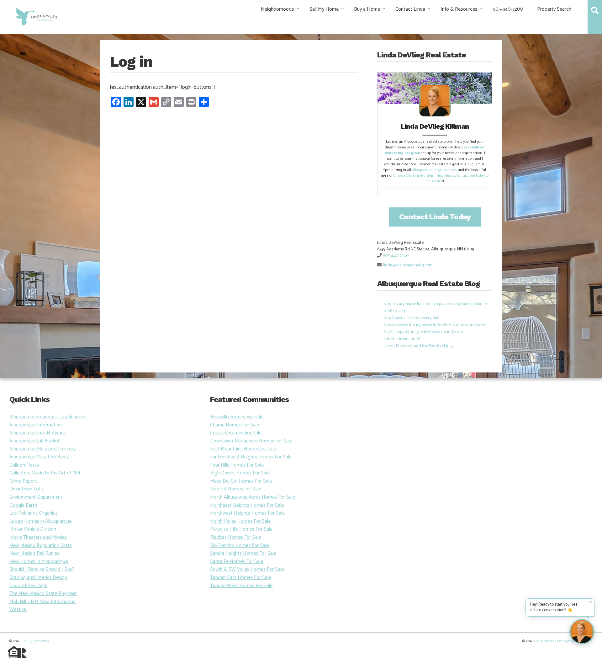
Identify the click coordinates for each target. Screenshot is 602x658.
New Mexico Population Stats (40, 545)
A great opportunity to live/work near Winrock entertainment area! (424, 336)
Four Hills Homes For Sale (237, 465)
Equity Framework (36, 641)
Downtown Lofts (27, 489)
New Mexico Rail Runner (34, 553)
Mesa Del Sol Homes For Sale (241, 481)
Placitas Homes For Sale (235, 537)
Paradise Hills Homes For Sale (241, 529)
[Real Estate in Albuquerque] (35, 15)
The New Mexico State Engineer (43, 593)
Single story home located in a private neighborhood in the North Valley (436, 307)
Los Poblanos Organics (33, 513)
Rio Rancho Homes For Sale (239, 545)
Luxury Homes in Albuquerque (40, 521)
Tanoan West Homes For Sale (241, 585)
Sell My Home (324, 9)
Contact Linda (410, 9)
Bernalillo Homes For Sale (236, 417)
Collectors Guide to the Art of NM (44, 473)
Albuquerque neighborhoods (434, 170)
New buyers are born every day (411, 318)
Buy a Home (367, 9)
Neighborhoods (277, 9)
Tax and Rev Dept (28, 585)
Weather (18, 609)
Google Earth (23, 505)
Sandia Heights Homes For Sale (243, 553)
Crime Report (23, 481)
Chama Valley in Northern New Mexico (424, 176)
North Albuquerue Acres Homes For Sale (252, 497)
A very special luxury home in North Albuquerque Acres (434, 325)
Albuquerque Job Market (34, 441)
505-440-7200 (508, 9)
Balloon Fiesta (24, 465)
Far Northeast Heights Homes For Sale (251, 457)
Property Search (554, 9)
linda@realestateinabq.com (408, 265)
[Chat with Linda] (581, 631)
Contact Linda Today (435, 216)
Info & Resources (459, 9)
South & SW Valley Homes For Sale (247, 569)
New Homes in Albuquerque (38, 561)
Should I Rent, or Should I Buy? (41, 569)
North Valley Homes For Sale (240, 521)
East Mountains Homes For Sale (243, 449)
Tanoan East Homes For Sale (240, 577)
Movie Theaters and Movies (38, 537)
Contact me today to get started (457, 178)
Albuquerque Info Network (37, 433)
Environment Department (35, 497)
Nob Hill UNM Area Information (42, 601)
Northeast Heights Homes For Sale (247, 505)
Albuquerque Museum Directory (42, 449)
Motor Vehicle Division (32, 529)
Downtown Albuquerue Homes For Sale (251, 441)
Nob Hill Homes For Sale (235, 489)
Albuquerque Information (35, 425)
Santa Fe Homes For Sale (236, 561)
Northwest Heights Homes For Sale (247, 513)
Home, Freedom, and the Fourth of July (417, 346)
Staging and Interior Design (38, 577)
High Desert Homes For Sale (240, 473)
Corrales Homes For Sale (235, 433)
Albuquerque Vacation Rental (40, 457)
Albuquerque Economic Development (48, 417)
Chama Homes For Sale (234, 425)
